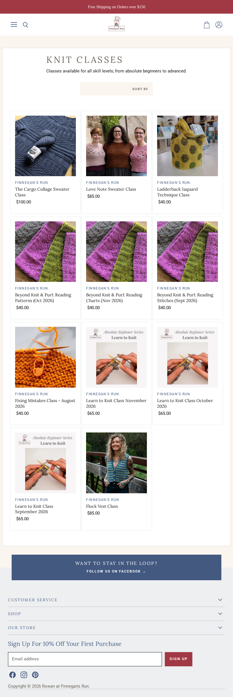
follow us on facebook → (116, 571)
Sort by (140, 89)
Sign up (179, 659)
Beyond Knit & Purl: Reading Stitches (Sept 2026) (185, 297)
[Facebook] (12, 674)
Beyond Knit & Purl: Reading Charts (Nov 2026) (114, 297)
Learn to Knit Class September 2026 (34, 509)
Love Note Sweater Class (111, 189)
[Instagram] (23, 674)
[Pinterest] (35, 674)
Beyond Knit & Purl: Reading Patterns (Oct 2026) (43, 297)
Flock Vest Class (102, 506)
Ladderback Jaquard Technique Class (177, 191)
